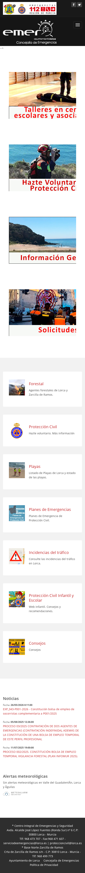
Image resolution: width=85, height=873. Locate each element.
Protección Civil (43, 426)
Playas (35, 466)
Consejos (37, 643)
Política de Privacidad (44, 865)
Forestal (36, 383)
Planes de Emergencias (50, 509)
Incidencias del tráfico (49, 552)
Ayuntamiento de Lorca (24, 860)
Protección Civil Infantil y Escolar (51, 598)
